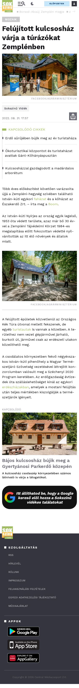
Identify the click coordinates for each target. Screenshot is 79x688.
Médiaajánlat (18, 605)
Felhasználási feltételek (27, 589)
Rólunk (13, 572)
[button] (74, 11)
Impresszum (16, 580)
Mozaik (11, 19)
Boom (53, 204)
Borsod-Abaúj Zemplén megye (41, 11)
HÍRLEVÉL (14, 563)
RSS (10, 555)
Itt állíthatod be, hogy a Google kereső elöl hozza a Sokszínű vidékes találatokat (44, 497)
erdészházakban (15, 387)
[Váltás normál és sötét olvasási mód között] (32, 3)
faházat (40, 199)
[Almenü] (21, 3)
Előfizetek (57, 3)
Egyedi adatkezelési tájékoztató (32, 597)
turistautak (21, 329)
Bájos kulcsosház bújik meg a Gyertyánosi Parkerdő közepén (37, 463)
